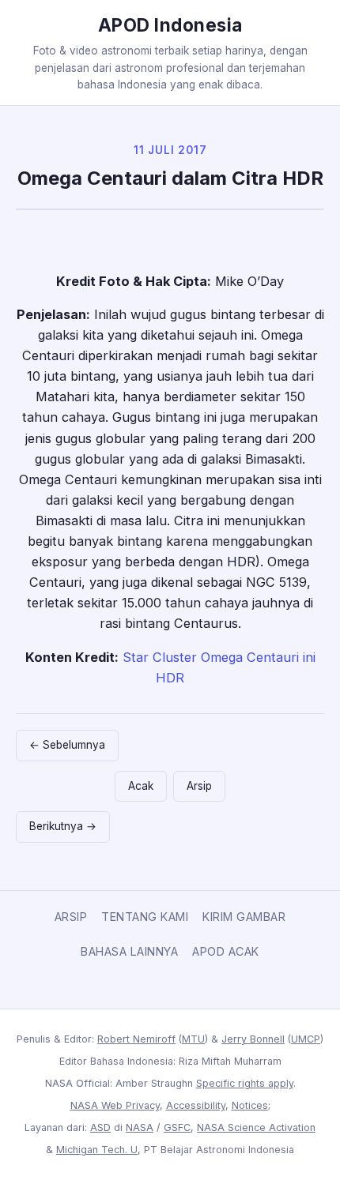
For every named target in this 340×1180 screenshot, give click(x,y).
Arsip (199, 786)
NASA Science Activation (256, 1127)
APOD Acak (225, 951)
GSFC (177, 1127)
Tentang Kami (144, 916)
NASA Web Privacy (115, 1105)
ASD (100, 1127)
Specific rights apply (244, 1083)
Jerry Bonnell (253, 1039)
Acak (140, 786)
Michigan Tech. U (97, 1150)
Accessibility (195, 1105)
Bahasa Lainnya (129, 951)
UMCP (305, 1039)
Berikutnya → (62, 826)
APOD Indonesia (170, 25)
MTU (193, 1039)
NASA (139, 1127)
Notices (250, 1105)
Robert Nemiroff (136, 1039)
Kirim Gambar (243, 916)
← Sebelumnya (67, 744)
